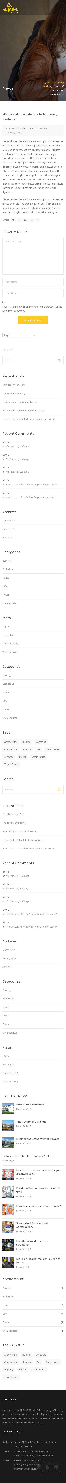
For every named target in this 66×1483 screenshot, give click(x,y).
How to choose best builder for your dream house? (28, 418)
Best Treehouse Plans (13, 384)
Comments (10, 643)
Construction (11, 749)
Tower (19, 132)
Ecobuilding (8, 569)
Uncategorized (9, 603)
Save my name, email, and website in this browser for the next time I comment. (32, 308)
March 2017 (8, 520)
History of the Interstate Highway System (23, 410)
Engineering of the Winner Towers (20, 401)
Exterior (27, 749)
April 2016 (7, 537)
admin (11, 128)
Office (5, 586)
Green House (52, 749)
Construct (41, 741)
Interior (22, 756)
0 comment (42, 128)
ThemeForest (11, 764)
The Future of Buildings (14, 393)
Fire (38, 749)
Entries (8, 635)
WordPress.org (10, 652)
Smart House (38, 756)
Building (11, 132)
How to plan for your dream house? (38, 1205)
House (5, 577)
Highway (8, 756)
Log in (5, 626)
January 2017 (9, 529)
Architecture (10, 741)
